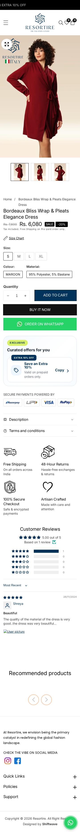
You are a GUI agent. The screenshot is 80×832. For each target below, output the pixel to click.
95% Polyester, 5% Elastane (49, 274)
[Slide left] (6, 172)
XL (41, 256)
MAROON (13, 274)
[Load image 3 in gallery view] (60, 172)
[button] (21, 551)
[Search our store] (61, 23)
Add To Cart (55, 295)
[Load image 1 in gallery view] (20, 172)
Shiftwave (49, 824)
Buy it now (40, 309)
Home (7, 199)
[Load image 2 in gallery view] (40, 172)
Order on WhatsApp (44, 324)
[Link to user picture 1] (14, 639)
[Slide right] (73, 172)
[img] (12, 597)
